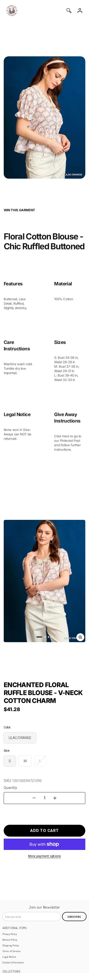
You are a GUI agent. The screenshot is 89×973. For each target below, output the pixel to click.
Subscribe (74, 916)
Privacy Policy (9, 933)
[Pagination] (39, 637)
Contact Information (13, 962)
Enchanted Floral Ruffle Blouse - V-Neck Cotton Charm (43, 692)
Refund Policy (9, 939)
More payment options (44, 856)
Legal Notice (9, 956)
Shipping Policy (10, 945)
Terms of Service (11, 951)
